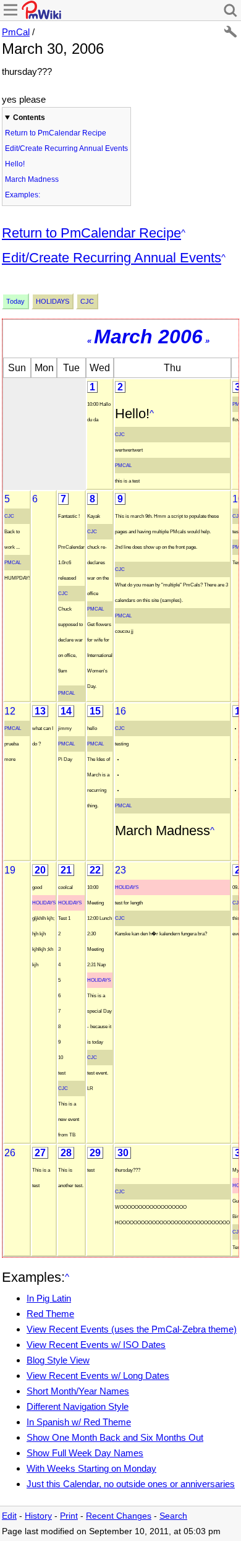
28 (66, 1153)
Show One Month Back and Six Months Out (115, 1437)
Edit (9, 1516)
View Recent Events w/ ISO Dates (96, 1344)
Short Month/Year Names (78, 1391)
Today (15, 301)
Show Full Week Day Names (85, 1453)
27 (40, 1153)
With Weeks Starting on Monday (91, 1468)
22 (95, 870)
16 (120, 711)
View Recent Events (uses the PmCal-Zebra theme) (132, 1329)
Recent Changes (118, 1516)
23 (120, 870)
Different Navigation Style (78, 1406)
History (38, 1516)
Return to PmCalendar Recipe (55, 133)
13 (40, 711)
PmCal (16, 32)
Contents (29, 117)
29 (95, 1153)
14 (66, 711)
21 (66, 870)
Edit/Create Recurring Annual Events (66, 148)
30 (123, 1153)
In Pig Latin (49, 1298)
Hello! (15, 164)
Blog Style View (58, 1360)
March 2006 (148, 336)
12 (9, 711)
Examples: (22, 195)
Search (173, 1516)
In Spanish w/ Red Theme (79, 1422)
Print (69, 1516)
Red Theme (50, 1313)
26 (9, 1153)
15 (95, 711)
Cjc (87, 301)
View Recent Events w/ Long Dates (98, 1375)
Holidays (52, 301)
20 (40, 870)
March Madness (32, 179)
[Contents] (183, 233)
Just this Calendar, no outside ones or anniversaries (131, 1484)
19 (9, 870)
